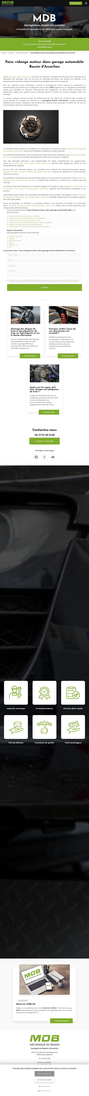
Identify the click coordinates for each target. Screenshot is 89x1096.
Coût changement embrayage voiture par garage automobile (29, 226)
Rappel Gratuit (75, 3)
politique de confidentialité (69, 281)
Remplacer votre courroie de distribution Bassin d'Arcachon (28, 172)
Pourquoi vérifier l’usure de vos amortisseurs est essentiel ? (62, 331)
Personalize (45, 1086)
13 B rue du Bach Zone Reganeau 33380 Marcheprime (44, 44)
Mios (10, 247)
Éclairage (21, 1004)
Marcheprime (13, 245)
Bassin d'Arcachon (22, 53)
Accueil (4, 53)
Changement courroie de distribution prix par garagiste (27, 218)
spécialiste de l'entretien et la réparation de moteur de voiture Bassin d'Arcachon (44, 187)
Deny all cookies (45, 1080)
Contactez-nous (44, 47)
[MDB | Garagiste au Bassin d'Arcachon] (7, 3)
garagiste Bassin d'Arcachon (20, 77)
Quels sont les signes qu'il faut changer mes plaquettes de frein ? (44, 389)
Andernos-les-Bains (15, 236)
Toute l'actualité (61, 1021)
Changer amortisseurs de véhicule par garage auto (25, 224)
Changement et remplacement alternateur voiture (25, 220)
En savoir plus (30, 356)
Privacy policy (45, 1091)
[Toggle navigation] (86, 3)
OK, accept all (45, 1073)
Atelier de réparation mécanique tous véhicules (24, 216)
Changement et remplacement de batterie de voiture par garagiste (30, 222)
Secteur (11, 53)
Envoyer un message (44, 441)
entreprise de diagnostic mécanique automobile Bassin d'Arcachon (44, 196)
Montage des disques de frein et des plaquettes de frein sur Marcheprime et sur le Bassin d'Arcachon (25, 332)
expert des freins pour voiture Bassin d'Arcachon (30, 163)
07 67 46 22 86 (44, 41)
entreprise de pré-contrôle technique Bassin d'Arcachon (31, 205)
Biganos (11, 243)
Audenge (12, 238)
